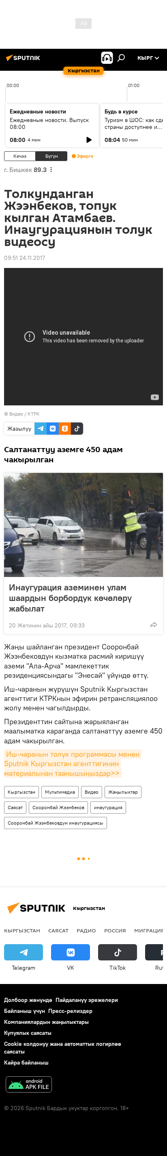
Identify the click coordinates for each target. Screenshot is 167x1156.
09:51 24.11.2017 (24, 257)
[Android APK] (28, 1085)
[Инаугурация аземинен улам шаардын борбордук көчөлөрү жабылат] (83, 525)
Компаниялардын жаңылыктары (46, 1021)
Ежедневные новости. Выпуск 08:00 (49, 123)
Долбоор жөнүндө (28, 1000)
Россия (115, 930)
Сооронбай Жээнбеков (58, 807)
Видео (91, 792)
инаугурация (108, 807)
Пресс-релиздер (70, 1010)
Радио (86, 930)
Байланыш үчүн (24, 1010)
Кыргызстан (21, 792)
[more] (154, 624)
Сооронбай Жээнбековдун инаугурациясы (55, 823)
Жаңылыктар (123, 792)
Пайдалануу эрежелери (87, 1000)
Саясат (15, 807)
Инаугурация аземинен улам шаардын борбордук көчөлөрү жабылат (70, 598)
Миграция (149, 930)
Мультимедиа (60, 792)
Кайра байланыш (26, 1062)
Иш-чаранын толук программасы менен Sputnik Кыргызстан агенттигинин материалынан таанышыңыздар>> (72, 763)
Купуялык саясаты (27, 1032)
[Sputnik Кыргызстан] (24, 61)
